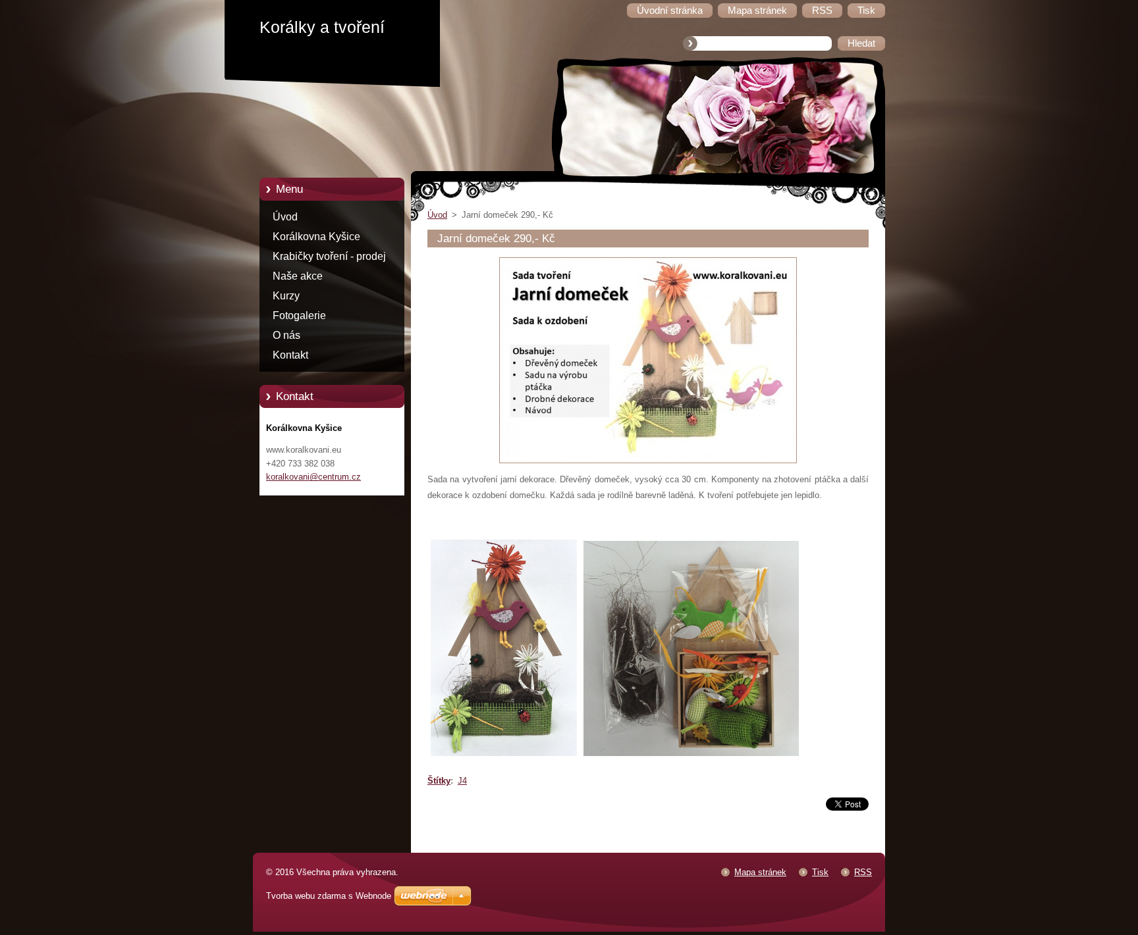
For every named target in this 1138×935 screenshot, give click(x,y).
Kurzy (286, 295)
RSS (863, 872)
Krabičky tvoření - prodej (329, 256)
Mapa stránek (760, 872)
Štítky (438, 781)
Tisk (820, 872)
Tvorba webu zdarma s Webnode (328, 896)
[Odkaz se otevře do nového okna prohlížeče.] (648, 463)
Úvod (285, 216)
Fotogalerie (299, 315)
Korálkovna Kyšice (316, 236)
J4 (462, 781)
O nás (286, 335)
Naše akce (298, 276)
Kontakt (290, 355)
